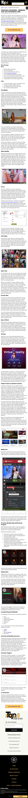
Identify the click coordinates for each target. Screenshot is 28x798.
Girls (6, 7)
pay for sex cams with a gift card (10, 202)
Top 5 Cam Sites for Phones (14, 751)
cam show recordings (11, 73)
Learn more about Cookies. (5, 794)
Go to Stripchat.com (14, 30)
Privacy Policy (14, 775)
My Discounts (14, 769)
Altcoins (9, 632)
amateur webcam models (8, 21)
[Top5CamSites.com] (14, 715)
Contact (14, 782)
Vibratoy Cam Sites (14, 747)
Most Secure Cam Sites (14, 741)
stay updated (12, 722)
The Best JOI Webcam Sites (14, 738)
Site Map (14, 779)
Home (2, 7)
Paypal (5, 629)
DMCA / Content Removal (14, 785)
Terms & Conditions (14, 772)
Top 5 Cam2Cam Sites (14, 744)
